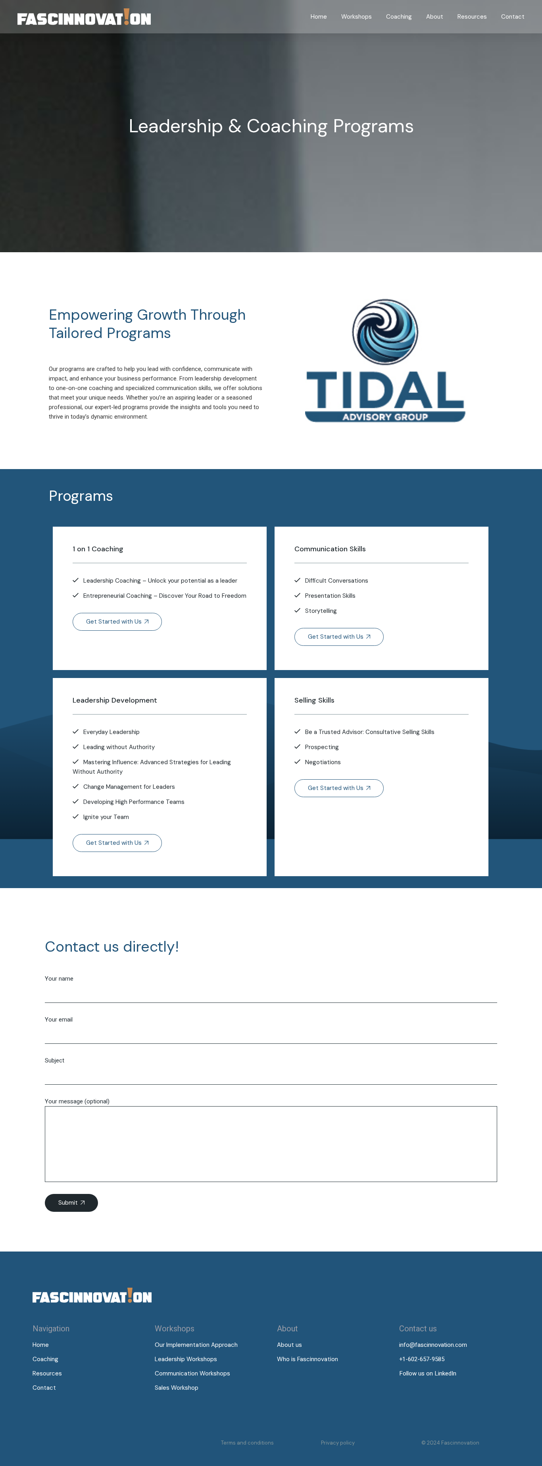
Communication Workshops (192, 1373)
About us (289, 1345)
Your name (59, 978)
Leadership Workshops (186, 1359)
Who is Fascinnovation (307, 1359)
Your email (59, 1019)
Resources (47, 1373)
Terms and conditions (247, 1442)
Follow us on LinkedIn (427, 1373)
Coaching (45, 1359)
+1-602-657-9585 (421, 1359)
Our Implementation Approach (196, 1345)
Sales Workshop (176, 1388)
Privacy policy (338, 1442)
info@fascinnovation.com (433, 1344)
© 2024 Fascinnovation (450, 1442)
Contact (44, 1388)
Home (41, 1345)
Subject (54, 1060)
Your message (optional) (77, 1101)
